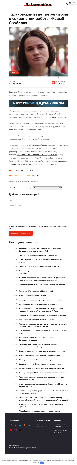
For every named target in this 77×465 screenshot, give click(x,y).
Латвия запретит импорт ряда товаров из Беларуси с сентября (41, 272)
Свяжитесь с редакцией (23, 170)
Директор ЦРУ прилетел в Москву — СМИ (36, 291)
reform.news (17, 83)
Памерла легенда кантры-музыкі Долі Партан (38, 255)
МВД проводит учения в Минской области (36, 320)
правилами (57, 426)
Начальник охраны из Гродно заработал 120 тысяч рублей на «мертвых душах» (43, 392)
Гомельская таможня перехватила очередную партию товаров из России (41, 378)
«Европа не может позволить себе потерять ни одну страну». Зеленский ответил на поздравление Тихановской (43, 399)
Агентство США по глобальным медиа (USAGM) (37, 155)
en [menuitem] (74, 2)
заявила (53, 117)
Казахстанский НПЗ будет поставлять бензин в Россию (41, 368)
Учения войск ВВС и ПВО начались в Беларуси (38, 304)
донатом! (35, 175)
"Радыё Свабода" (15, 181)
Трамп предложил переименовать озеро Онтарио (39, 355)
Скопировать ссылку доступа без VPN (48, 188)
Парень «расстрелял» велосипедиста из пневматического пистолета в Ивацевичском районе (43, 325)
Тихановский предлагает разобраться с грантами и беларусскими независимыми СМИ (40, 250)
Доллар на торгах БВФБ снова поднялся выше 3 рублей (42, 373)
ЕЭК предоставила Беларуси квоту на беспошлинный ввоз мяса (43, 332)
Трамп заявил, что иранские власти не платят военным (42, 351)
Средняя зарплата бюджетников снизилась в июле (40, 364)
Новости (15, 72)
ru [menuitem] (70, 2)
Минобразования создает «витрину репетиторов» (39, 411)
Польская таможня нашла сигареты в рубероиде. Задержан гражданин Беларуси (39, 345)
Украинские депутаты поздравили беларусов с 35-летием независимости (43, 385)
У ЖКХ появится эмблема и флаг (32, 295)
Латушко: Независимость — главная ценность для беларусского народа (39, 339)
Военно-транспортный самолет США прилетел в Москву (42, 315)
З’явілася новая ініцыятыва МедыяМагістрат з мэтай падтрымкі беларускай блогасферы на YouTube (41, 310)
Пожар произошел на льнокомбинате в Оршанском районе (40, 261)
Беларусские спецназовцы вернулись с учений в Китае (41, 300)
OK (42, 462)
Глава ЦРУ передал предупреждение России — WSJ (40, 266)
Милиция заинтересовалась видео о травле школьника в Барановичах (42, 285)
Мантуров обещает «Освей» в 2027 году (35, 360)
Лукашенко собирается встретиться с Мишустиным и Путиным (41, 405)
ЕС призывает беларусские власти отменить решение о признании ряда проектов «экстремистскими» (42, 279)
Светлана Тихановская (30, 181)
